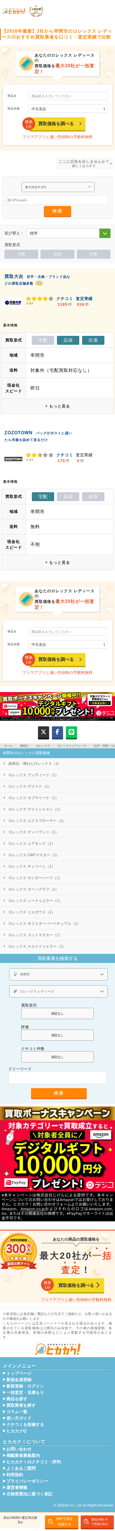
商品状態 (14, 108)
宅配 (21, 254)
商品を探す (16, 1399)
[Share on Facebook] (57, 732)
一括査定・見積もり (25, 1392)
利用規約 (14, 1474)
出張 (93, 254)
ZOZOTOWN (18, 432)
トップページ (19, 1373)
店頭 (57, 254)
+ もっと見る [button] (57, 406)
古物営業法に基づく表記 (29, 1494)
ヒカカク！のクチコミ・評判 (33, 1462)
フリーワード (20, 1069)
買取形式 (29, 1005)
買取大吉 (13, 276)
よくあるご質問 (21, 1468)
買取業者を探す (21, 1405)
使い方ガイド (19, 1418)
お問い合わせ (19, 1449)
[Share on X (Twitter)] (43, 732)
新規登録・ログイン (25, 1386)
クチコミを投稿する (25, 1424)
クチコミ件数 (33, 1049)
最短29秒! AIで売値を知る (99, 1521)
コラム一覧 (16, 1411)
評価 (25, 1027)
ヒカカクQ (16, 1431)
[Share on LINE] (71, 732)
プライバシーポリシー (27, 1481)
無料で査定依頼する (64, 1521)
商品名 (12, 95)
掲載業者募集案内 (23, 1455)
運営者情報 (16, 1487)
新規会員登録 (19, 1379)
